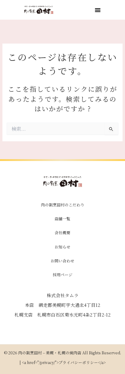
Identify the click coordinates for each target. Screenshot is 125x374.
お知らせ (62, 247)
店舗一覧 (62, 218)
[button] (97, 10)
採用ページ (63, 274)
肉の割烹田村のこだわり (62, 205)
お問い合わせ (62, 261)
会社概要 (62, 232)
